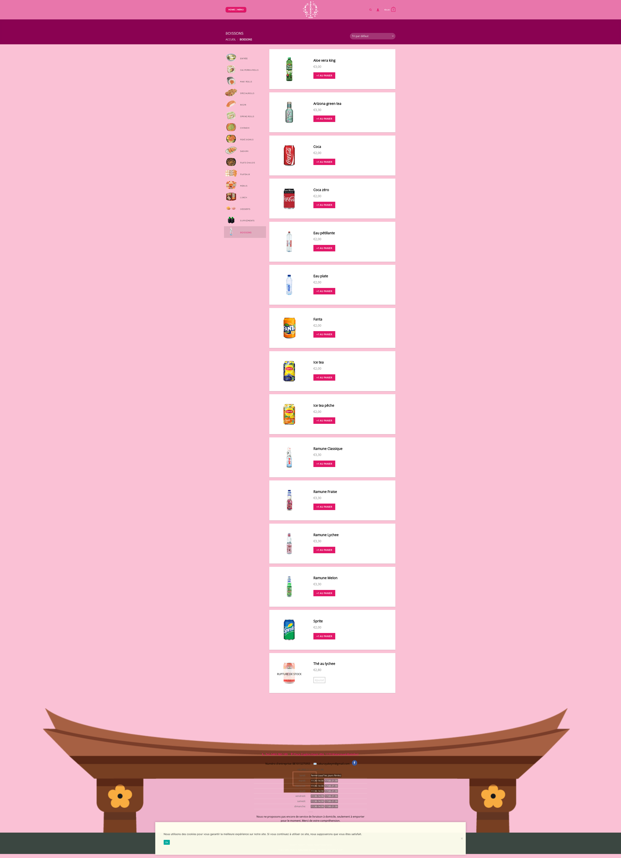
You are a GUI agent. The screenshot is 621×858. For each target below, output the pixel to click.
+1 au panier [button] (324, 75)
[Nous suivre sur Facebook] (354, 763)
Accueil (231, 39)
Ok (166, 842)
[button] (389, 10)
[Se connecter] (378, 9)
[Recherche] (370, 10)
